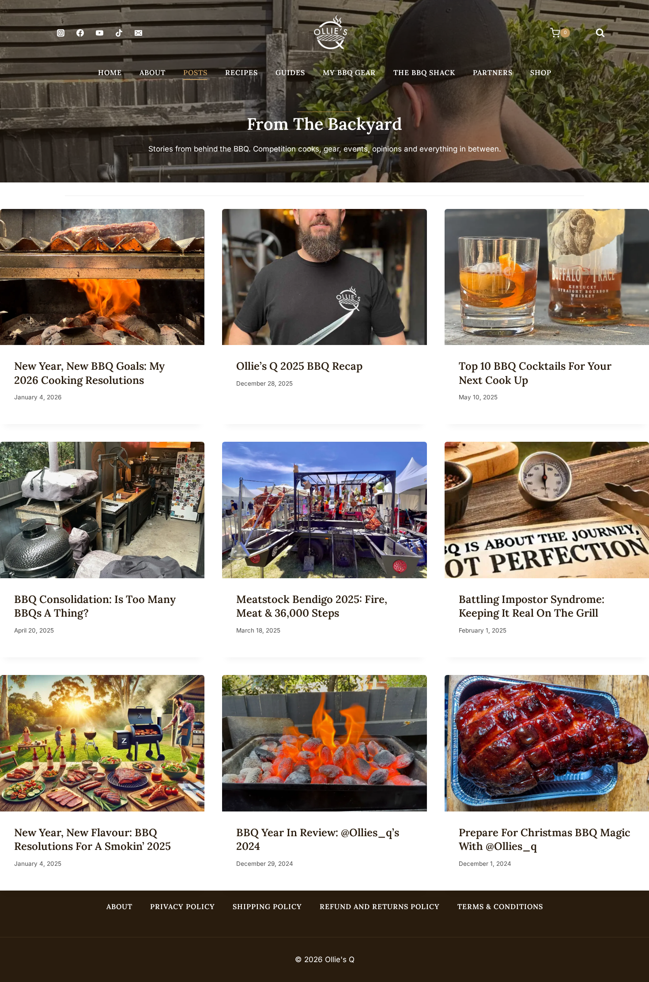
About (153, 72)
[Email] (138, 33)
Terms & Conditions (500, 906)
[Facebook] (79, 33)
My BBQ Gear (349, 72)
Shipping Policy (267, 906)
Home (110, 72)
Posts (195, 72)
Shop (540, 72)
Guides (290, 72)
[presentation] (102, 277)
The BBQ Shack (424, 72)
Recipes (241, 72)
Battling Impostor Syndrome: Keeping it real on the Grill (531, 606)
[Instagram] (60, 33)
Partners (493, 72)
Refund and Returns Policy (380, 906)
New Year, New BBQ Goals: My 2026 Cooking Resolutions (89, 373)
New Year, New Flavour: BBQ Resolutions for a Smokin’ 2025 (92, 839)
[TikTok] (119, 33)
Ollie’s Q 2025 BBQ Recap (299, 366)
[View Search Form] (600, 33)
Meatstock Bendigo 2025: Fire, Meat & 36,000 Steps (311, 606)
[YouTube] (99, 33)
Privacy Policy (182, 906)
